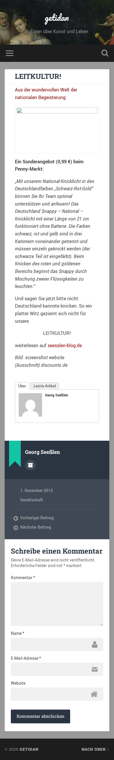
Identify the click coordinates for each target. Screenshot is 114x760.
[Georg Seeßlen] (30, 415)
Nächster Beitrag (35, 527)
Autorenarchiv (30, 465)
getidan (57, 17)
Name (17, 633)
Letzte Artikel (45, 386)
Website (18, 683)
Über (22, 386)
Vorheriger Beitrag (37, 517)
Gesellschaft (31, 500)
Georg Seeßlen (56, 395)
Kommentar (23, 578)
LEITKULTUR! (38, 76)
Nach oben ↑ (95, 749)
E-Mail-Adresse (26, 658)
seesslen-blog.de (65, 345)
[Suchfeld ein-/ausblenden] (104, 53)
